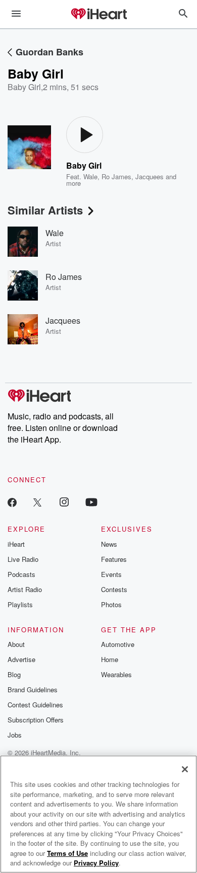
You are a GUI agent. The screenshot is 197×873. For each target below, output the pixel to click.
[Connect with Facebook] (12, 502)
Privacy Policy (96, 862)
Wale (90, 176)
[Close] (185, 769)
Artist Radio (25, 589)
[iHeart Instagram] (64, 502)
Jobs (15, 735)
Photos (111, 604)
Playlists (20, 604)
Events (111, 574)
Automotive (117, 644)
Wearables (116, 674)
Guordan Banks (49, 51)
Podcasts (21, 574)
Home (109, 659)
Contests (114, 589)
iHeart (16, 544)
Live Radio (23, 559)
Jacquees (149, 176)
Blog (14, 674)
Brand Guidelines (33, 689)
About (16, 644)
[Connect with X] (37, 502)
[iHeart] (98, 15)
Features (114, 559)
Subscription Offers (36, 719)
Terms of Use (67, 853)
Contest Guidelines (35, 704)
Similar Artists (45, 210)
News (109, 544)
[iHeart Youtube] (91, 502)
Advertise (21, 659)
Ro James (116, 176)
